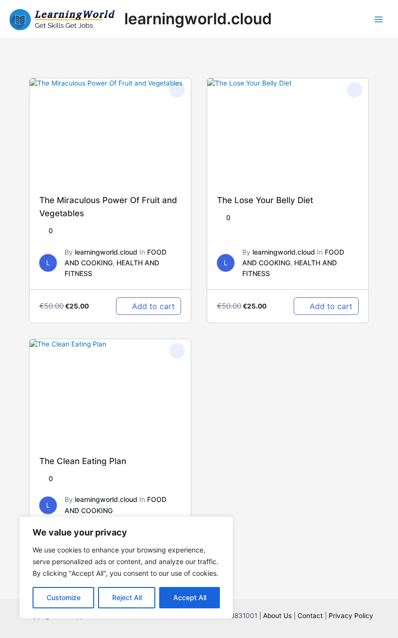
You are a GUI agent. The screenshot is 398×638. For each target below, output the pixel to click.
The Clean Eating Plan (82, 461)
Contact (310, 616)
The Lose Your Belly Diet (265, 200)
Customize (64, 597)
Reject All (127, 597)
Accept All (189, 597)
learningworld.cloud (198, 18)
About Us (277, 616)
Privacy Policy (351, 616)
